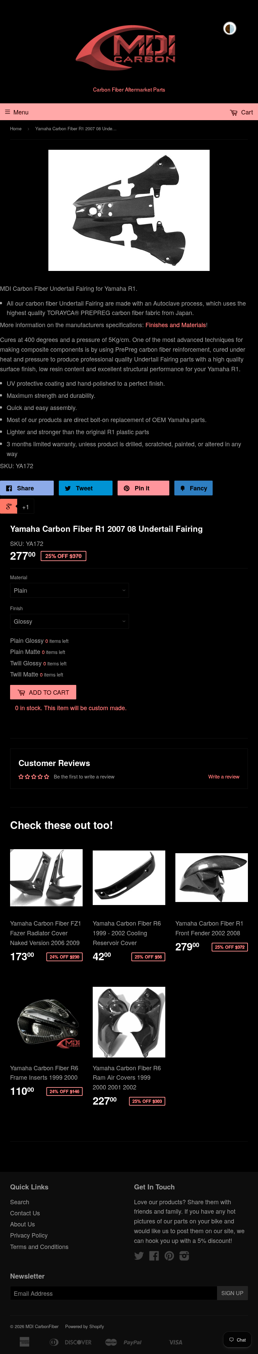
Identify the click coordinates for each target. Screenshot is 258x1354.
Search (19, 1201)
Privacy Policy (29, 1234)
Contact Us (25, 1212)
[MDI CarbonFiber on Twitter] (139, 1257)
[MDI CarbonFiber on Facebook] (154, 1257)
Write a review (224, 776)
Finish (16, 608)
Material (18, 577)
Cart (246, 111)
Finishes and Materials (175, 324)
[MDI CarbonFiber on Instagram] (184, 1257)
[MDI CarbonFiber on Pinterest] (169, 1257)
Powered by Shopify (84, 1326)
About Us (22, 1223)
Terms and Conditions (39, 1246)
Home (16, 128)
